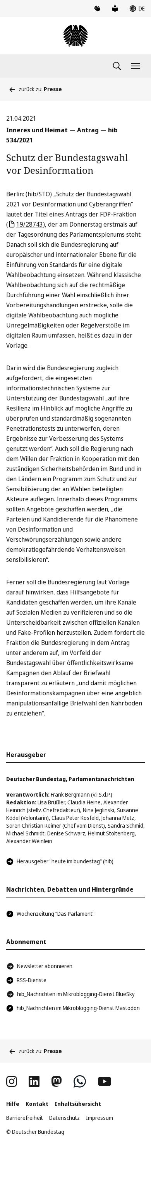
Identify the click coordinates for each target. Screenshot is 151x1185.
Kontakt (37, 1103)
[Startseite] (75, 36)
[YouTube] (105, 1081)
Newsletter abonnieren (44, 966)
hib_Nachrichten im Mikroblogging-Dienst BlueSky (76, 994)
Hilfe (12, 1103)
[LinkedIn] (34, 1081)
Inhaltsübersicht (78, 1103)
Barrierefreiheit (24, 1117)
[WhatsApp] (80, 1081)
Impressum (99, 1117)
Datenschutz (64, 1117)
